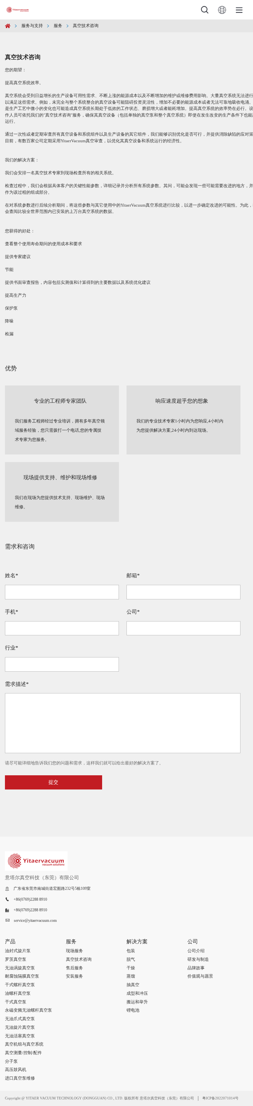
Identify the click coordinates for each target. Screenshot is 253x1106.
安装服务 (74, 976)
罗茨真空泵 (15, 959)
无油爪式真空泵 (20, 1018)
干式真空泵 (15, 1001)
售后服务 (74, 967)
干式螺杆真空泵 (20, 984)
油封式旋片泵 (18, 950)
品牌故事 (196, 967)
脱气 (130, 959)
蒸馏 (130, 976)
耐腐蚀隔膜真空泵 (22, 976)
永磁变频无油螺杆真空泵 (28, 1010)
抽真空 (132, 984)
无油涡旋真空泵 (20, 967)
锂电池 (132, 1010)
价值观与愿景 (200, 976)
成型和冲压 (137, 993)
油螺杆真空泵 (18, 993)
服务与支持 (32, 25)
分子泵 (11, 1061)
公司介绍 (196, 950)
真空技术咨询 (85, 25)
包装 (130, 950)
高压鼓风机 (15, 1069)
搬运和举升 (137, 1001)
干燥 (130, 967)
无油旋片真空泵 (20, 1027)
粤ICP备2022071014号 (220, 1098)
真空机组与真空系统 (24, 1044)
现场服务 (74, 950)
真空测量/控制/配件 (23, 1052)
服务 (58, 25)
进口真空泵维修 (20, 1078)
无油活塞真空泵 (20, 1035)
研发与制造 (198, 959)
